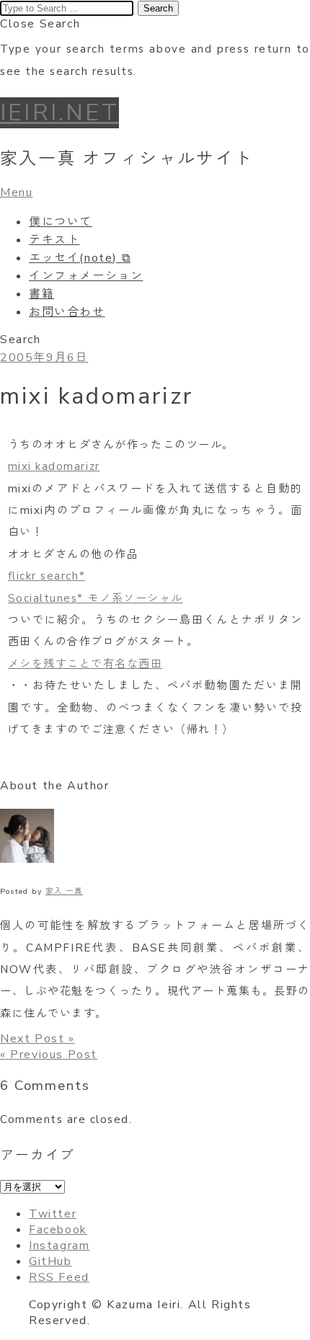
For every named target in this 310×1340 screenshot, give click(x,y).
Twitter (52, 1214)
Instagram (59, 1246)
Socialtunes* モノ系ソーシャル (95, 598)
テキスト (54, 240)
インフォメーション (86, 276)
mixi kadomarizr (54, 466)
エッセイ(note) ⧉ (79, 258)
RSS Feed (59, 1277)
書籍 (41, 294)
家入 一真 (64, 891)
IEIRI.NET (59, 112)
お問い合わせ (67, 312)
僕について (60, 222)
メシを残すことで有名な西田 (85, 664)
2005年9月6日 (44, 357)
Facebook (58, 1230)
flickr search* (46, 576)
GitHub (50, 1261)
